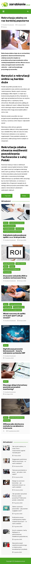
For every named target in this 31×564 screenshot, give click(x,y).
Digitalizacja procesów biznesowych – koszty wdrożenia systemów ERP (14, 351)
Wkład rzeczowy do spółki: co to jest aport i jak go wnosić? (14, 316)
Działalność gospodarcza (17, 223)
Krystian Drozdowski (8, 25)
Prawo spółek (7, 307)
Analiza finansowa (9, 263)
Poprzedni (8, 196)
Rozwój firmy (7, 272)
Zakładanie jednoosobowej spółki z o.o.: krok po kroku (14, 236)
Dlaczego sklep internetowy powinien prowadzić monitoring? (15, 387)
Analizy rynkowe (20, 263)
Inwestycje (7, 420)
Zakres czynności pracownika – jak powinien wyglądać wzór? (20, 509)
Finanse (12, 266)
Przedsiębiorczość (9, 228)
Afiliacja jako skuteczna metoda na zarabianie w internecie (13, 426)
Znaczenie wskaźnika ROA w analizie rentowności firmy (15, 277)
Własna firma (19, 228)
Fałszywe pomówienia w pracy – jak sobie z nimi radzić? (19, 472)
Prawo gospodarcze (9, 225)
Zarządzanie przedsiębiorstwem (12, 231)
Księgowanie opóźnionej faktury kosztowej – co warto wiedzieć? (19, 461)
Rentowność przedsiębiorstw (12, 269)
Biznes (5, 27)
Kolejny (24, 196)
